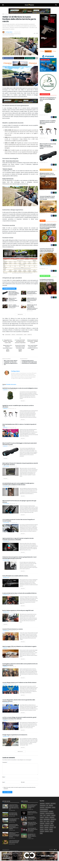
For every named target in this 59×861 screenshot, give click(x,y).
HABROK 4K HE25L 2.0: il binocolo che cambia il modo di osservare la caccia (32, 300)
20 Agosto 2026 (11, 408)
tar (54, 827)
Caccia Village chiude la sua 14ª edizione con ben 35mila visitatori (19, 682)
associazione (42, 805)
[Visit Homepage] (29, 5)
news (52, 823)
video (41, 833)
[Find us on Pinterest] (56, 849)
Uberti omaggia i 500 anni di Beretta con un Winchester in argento (19, 646)
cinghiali (42, 817)
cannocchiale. (7, 334)
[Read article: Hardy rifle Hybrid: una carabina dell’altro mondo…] (10, 583)
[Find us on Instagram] (51, 849)
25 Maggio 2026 (12, 630)
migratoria (47, 823)
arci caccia (53, 803)
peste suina (46, 825)
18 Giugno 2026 (30, 295)
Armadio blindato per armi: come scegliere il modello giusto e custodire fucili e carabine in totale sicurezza (18, 483)
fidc (44, 821)
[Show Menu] (3, 5)
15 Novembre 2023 (31, 819)
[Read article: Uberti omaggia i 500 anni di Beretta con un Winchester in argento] (10, 654)
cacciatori (51, 811)
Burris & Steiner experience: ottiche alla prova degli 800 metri (18, 610)
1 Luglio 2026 (12, 577)
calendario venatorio (49, 813)
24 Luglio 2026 (12, 503)
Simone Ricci (5, 389)
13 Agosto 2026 (11, 296)
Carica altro (20, 314)
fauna (41, 819)
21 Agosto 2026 (11, 389)
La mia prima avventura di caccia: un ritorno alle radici (47, 280)
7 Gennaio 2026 (30, 302)
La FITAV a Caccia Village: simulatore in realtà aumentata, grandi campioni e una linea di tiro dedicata (19, 718)
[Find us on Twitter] (52, 849)
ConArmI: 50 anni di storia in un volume (12, 629)
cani (44, 815)
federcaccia (53, 819)
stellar (25, 334)
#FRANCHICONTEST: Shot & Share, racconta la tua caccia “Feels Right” (47, 175)
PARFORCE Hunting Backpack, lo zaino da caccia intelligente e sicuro (20, 388)
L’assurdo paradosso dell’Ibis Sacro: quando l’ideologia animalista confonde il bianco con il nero (14, 807)
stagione (51, 827)
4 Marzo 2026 (42, 213)
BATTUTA (50, 805)
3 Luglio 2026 (42, 242)
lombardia (42, 823)
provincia (51, 825)
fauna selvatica (47, 819)
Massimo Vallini (6, 577)
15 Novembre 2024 (17, 32)
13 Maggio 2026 (11, 720)
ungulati (50, 829)
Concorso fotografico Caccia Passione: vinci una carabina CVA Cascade (47, 198)
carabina (48, 815)
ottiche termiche (19, 334)
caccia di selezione (44, 811)
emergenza (52, 817)
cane (41, 815)
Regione (41, 827)
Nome (4, 777)
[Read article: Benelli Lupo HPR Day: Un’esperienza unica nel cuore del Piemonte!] (24, 824)
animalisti (47, 803)
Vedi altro (23, 400)
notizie (41, 825)
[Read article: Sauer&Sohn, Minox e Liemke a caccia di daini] (24, 813)
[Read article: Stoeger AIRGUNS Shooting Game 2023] (24, 819)
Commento (5, 762)
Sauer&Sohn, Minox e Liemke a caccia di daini (32, 812)
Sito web (22, 782)
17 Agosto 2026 (11, 427)
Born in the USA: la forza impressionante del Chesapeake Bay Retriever (32, 806)
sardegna (46, 827)
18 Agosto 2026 (12, 844)
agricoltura (42, 803)
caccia (53, 807)
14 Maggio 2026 (12, 702)
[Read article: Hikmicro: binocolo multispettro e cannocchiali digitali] (5, 299)
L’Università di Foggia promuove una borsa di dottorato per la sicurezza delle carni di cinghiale (13, 826)
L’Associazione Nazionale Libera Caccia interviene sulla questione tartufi (14, 841)
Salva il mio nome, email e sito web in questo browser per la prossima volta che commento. (19, 788)
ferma (41, 821)
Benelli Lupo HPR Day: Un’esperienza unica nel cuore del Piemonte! (32, 823)
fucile (48, 821)
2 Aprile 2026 (42, 190)
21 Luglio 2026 (12, 522)
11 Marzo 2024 (30, 809)
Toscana (46, 829)
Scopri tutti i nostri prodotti (20, 354)
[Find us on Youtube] (54, 849)
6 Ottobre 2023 (30, 825)
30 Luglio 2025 (30, 310)
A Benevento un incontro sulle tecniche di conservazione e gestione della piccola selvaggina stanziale (14, 834)
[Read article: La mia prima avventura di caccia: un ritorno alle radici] (48, 288)
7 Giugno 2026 (12, 612)
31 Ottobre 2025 (11, 308)
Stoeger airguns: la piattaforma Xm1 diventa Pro (14, 735)
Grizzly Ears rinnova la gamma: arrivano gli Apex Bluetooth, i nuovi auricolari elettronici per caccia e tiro (19, 557)
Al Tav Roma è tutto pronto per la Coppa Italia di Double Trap (13, 813)
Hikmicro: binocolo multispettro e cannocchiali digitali (12, 299)
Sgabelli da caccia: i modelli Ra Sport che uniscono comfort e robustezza (48, 122)
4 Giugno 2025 (42, 295)
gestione (52, 821)
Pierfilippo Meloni (9, 32)
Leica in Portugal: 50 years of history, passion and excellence (32, 829)
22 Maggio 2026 (11, 666)
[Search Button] (56, 5)
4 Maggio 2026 (11, 301)
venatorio (47, 831)
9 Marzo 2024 (30, 814)
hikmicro (13, 334)
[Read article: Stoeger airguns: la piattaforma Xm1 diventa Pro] (10, 742)
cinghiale (53, 815)
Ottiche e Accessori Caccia (15, 33)
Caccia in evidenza (8, 14)
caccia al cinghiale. (44, 809)
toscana (41, 829)
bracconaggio (48, 807)
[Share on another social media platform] (36, 58)
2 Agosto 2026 (12, 466)
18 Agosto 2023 (30, 838)
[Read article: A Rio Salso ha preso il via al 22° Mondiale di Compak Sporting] (5, 820)
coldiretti (46, 817)
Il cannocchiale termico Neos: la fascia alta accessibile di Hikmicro (32, 292)
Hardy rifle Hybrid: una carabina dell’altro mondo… (15, 576)
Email (3, 782)
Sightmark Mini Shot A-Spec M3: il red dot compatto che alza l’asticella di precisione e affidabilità (18, 539)
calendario (42, 813)
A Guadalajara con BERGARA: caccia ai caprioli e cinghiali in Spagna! (32, 836)
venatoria (42, 831)
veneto (51, 831)
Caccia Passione (6, 466)
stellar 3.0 (29, 334)
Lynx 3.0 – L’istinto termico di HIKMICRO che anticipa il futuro (13, 306)
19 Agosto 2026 (12, 830)
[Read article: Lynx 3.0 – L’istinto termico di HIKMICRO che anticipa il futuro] (5, 306)
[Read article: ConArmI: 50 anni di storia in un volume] (10, 636)
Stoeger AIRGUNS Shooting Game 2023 (32, 817)
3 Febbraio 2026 (42, 268)
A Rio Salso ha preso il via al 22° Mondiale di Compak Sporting (14, 819)
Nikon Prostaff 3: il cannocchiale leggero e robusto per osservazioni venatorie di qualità (13, 293)
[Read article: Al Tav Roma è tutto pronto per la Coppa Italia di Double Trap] (5, 814)
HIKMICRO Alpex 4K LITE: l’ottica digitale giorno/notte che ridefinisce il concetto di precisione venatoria (32, 307)
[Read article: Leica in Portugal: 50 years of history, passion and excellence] (24, 830)
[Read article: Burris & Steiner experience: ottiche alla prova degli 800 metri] (10, 618)
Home (3, 14)
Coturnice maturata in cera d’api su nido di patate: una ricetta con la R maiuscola (47, 250)
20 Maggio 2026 (11, 684)
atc (47, 805)
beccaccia (42, 807)
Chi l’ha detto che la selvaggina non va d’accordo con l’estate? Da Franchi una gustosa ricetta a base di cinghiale (48, 226)
